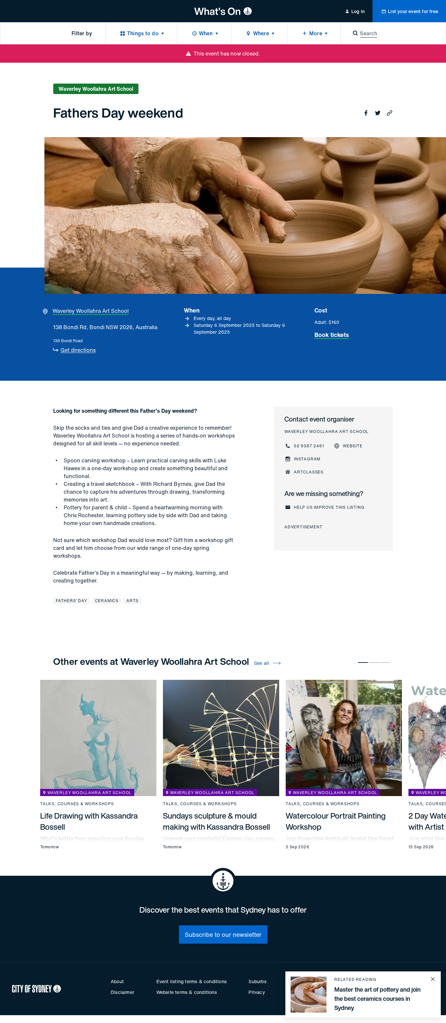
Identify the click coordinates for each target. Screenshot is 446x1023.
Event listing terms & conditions (191, 981)
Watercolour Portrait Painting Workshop (336, 821)
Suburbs (257, 981)
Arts (132, 600)
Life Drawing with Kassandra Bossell (89, 821)
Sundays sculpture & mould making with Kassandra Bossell (216, 821)
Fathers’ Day (71, 600)
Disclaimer (122, 992)
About (117, 981)
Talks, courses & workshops (77, 804)
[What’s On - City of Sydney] (223, 11)
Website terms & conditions (186, 992)
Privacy (256, 992)
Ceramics (107, 600)
